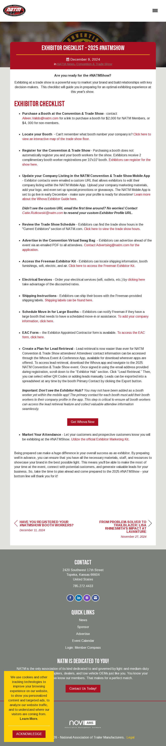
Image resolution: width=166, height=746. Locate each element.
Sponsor (83, 627)
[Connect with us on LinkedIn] (78, 598)
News (83, 620)
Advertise (83, 634)
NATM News (65, 64)
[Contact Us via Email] (95, 598)
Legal (130, 737)
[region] (121, 530)
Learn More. (29, 718)
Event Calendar (83, 640)
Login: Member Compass (83, 647)
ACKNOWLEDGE (29, 734)
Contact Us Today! (83, 688)
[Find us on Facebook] (70, 598)
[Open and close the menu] (94, 10)
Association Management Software (83, 727)
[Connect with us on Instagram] (87, 598)
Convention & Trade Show (94, 64)
